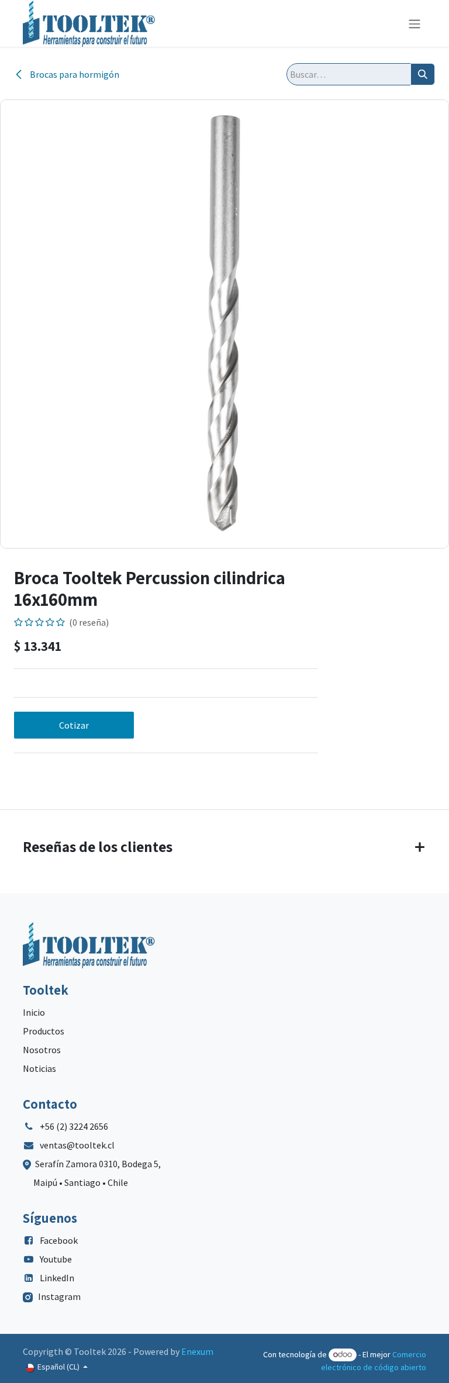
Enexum (197, 1351)
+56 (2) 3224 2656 (74, 1126)
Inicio (34, 1012)
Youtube (56, 1259)
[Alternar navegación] (414, 23)
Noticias (39, 1068)
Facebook (59, 1240)
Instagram (59, 1296)
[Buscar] (422, 74)
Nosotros (42, 1050)
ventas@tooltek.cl (77, 1145)
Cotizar (74, 725)
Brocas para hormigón (73, 74)
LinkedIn (57, 1278)
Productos (43, 1031)
